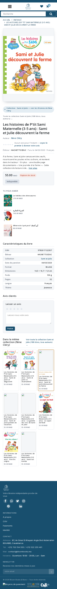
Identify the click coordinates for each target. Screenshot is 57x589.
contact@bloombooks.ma (19, 551)
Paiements (7, 526)
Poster (10, 328)
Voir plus (33, 168)
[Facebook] (5, 501)
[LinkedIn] (21, 506)
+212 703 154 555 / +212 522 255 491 (25, 547)
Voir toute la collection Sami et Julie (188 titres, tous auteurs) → (40, 342)
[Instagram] (24, 501)
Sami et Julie (46, 258)
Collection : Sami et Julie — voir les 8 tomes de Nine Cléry (29, 109)
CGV (5, 521)
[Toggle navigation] (10, 6)
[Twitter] (17, 501)
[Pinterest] (8, 506)
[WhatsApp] (12, 501)
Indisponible (12, 181)
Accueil (6, 20)
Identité (6, 530)
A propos (7, 517)
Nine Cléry (16, 138)
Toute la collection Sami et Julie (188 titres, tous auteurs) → (24, 117)
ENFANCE (17, 20)
